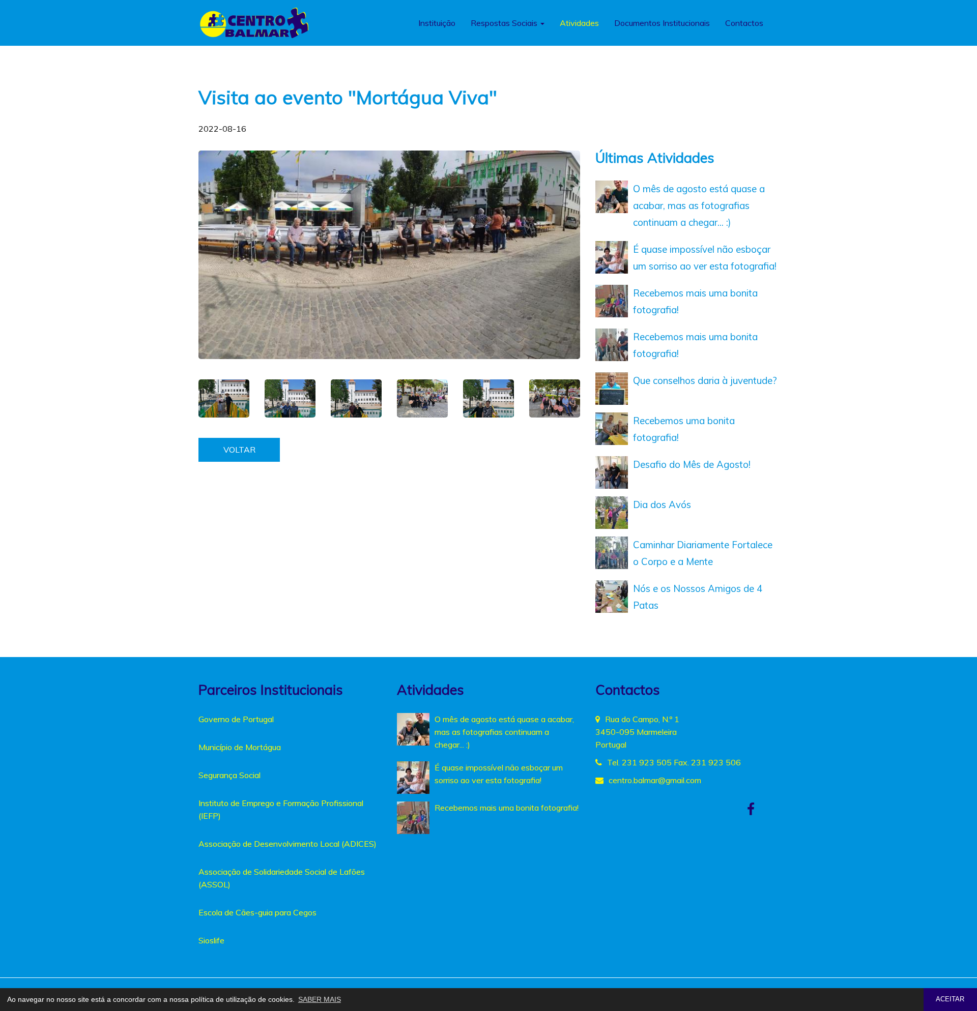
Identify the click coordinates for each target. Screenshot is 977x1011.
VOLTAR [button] (239, 449)
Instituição (436, 23)
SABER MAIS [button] (319, 999)
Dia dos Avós (662, 504)
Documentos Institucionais (662, 23)
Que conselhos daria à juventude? (705, 380)
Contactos (744, 23)
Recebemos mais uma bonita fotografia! (507, 807)
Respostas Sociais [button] (505, 23)
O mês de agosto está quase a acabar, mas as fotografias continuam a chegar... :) (699, 205)
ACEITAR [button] (950, 999)
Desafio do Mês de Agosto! (692, 464)
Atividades (579, 23)
